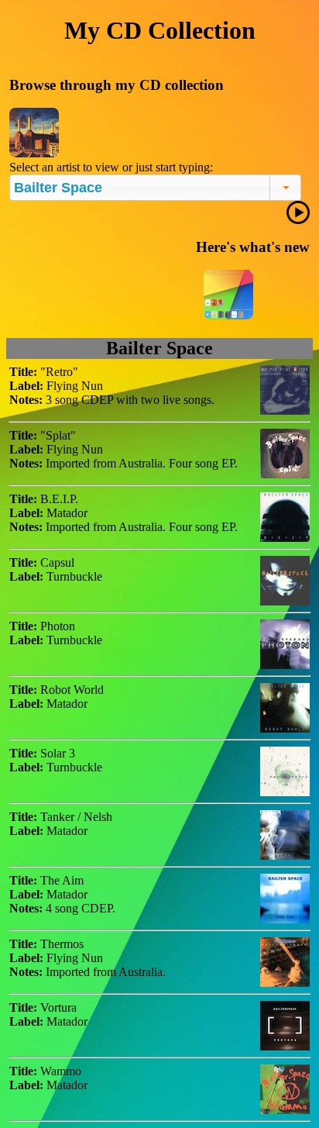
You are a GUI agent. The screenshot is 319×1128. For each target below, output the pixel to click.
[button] (285, 187)
